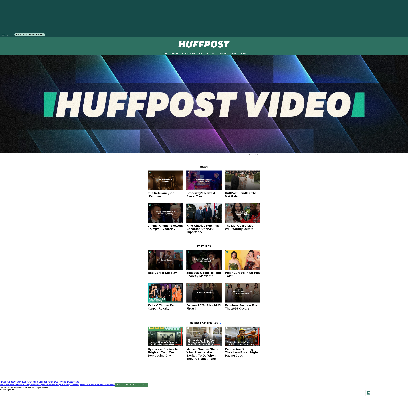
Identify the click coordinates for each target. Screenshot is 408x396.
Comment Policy (54, 385)
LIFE (200, 53)
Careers (33, 385)
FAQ (28, 385)
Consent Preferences (107, 385)
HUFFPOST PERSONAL (47, 382)
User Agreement (42, 385)
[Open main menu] (3, 34)
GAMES (243, 53)
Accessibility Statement (79, 385)
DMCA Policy (65, 385)
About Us (3, 385)
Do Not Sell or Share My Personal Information (131, 385)
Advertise (10, 385)
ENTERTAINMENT (188, 53)
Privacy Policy (93, 385)
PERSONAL (223, 53)
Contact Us (18, 385)
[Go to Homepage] (368, 393)
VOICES (233, 53)
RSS (24, 385)
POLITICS (174, 53)
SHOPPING (210, 53)
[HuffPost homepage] (27, 380)
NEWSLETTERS (72, 382)
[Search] (11, 34)
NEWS (164, 53)
